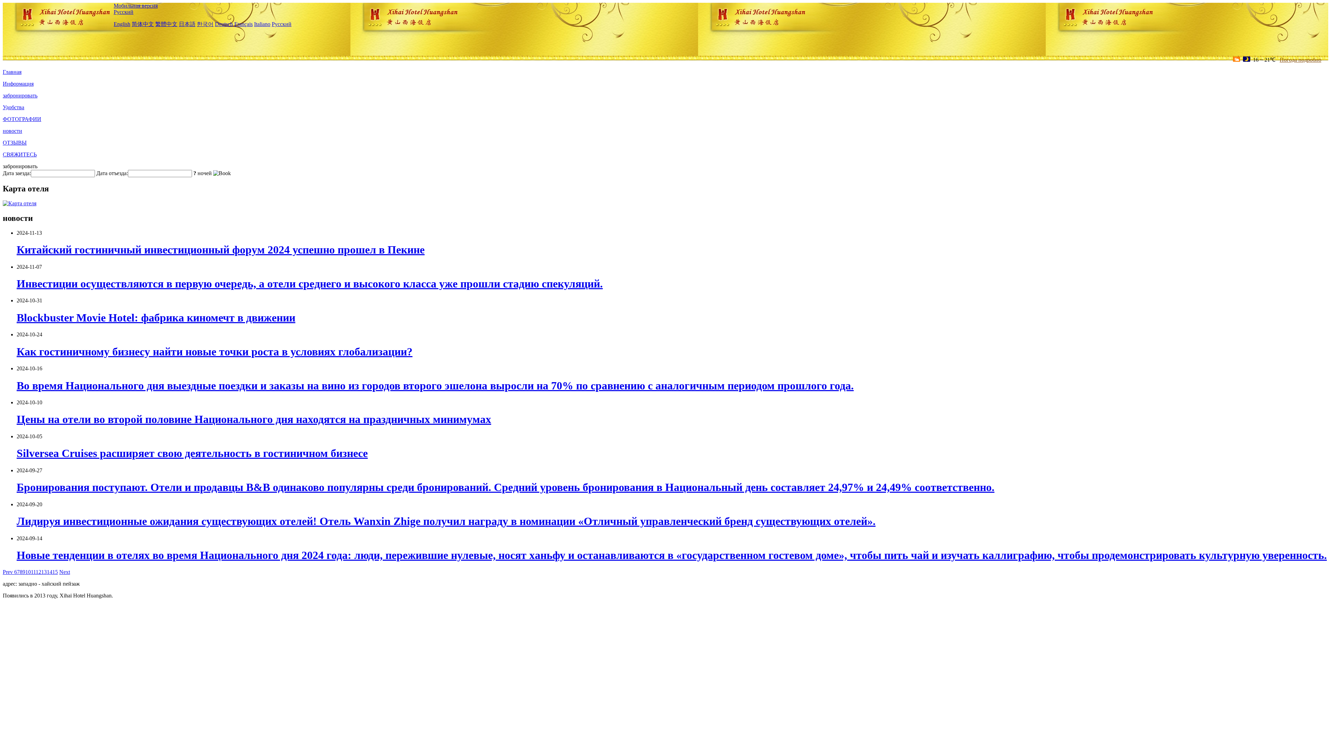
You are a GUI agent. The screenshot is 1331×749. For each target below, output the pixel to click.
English (122, 24)
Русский (123, 12)
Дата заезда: (17, 173)
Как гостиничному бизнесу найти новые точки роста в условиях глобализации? (214, 351)
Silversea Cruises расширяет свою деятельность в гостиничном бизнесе (192, 453)
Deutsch (224, 24)
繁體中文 (166, 24)
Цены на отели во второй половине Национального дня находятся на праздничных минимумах (254, 419)
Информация (18, 84)
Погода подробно (1300, 60)
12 (38, 572)
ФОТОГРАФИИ (22, 119)
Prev (8, 572)
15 (55, 572)
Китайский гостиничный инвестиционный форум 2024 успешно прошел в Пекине (221, 249)
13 (44, 572)
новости (12, 131)
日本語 (187, 24)
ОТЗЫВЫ (15, 143)
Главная (12, 72)
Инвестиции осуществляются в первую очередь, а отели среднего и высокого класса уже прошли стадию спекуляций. (310, 283)
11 (33, 572)
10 (28, 572)
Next (64, 572)
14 (49, 572)
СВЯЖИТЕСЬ (20, 154)
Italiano (262, 24)
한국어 (205, 24)
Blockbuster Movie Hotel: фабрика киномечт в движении (156, 317)
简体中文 (143, 24)
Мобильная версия (136, 6)
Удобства (13, 107)
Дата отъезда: (112, 173)
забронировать (20, 95)
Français (243, 24)
